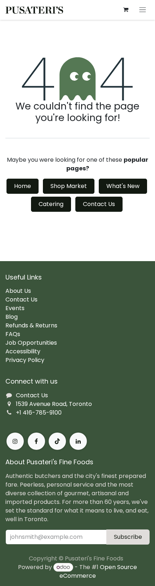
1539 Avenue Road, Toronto (54, 404)
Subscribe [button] (128, 537)
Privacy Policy (24, 360)
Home (22, 186)
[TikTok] (57, 441)
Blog (11, 317)
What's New (123, 186)
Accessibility (22, 351)
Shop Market (68, 186)
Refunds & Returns (31, 325)
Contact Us (99, 204)
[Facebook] (36, 441)
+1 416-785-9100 (39, 412)
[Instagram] (15, 441)
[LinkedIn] (78, 441)
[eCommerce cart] (126, 10)
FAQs (12, 334)
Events (15, 308)
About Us (18, 291)
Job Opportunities (31, 343)
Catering (51, 204)
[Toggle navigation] (143, 10)
